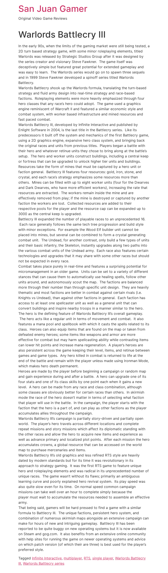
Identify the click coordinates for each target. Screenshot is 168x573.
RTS (87, 558)
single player (102, 558)
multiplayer (73, 558)
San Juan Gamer (52, 8)
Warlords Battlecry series (43, 563)
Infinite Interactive (47, 558)
